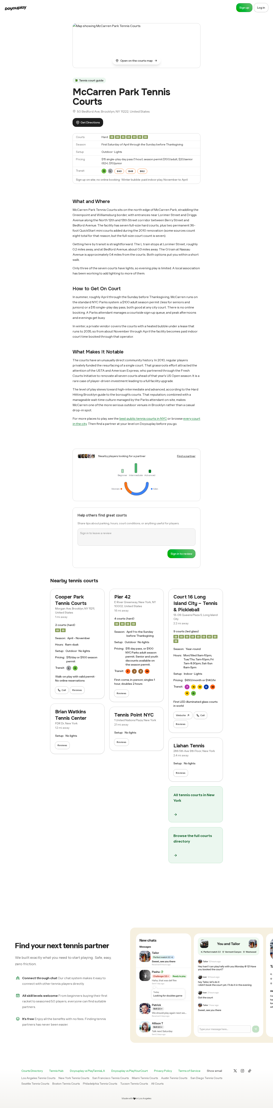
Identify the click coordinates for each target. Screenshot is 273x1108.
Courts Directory (32, 1071)
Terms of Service (189, 1071)
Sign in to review (181, 554)
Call (64, 690)
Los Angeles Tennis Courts (38, 1078)
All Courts (157, 1083)
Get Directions (90, 122)
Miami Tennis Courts (145, 1078)
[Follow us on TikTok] (250, 1071)
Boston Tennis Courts (66, 1083)
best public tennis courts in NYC (143, 418)
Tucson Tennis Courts (134, 1083)
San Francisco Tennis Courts (110, 1078)
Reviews (77, 690)
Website (181, 715)
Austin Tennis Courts (174, 1078)
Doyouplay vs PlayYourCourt (129, 1071)
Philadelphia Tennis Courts (100, 1083)
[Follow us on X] (235, 1071)
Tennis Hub (56, 1071)
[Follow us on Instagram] (242, 1071)
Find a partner (186, 456)
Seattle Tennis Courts (35, 1083)
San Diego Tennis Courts (206, 1078)
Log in (261, 7)
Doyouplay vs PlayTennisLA (87, 1071)
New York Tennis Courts (74, 1078)
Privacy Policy (163, 1071)
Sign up (244, 7)
